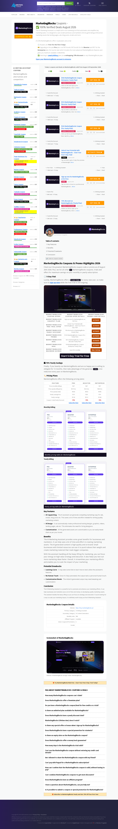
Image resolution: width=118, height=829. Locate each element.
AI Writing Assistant (99, 93)
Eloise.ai (59, 6)
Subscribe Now (73, 403)
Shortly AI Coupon (20, 239)
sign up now (55, 282)
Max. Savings (96, 350)
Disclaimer (44, 814)
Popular (14, 14)
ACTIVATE (96, 320)
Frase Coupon (18, 199)
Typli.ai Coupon (19, 89)
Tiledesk (59, 9)
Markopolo (53, 9)
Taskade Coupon (19, 192)
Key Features (51, 244)
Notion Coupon (19, 169)
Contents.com (59, 8)
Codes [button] (62, 71)
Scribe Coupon (18, 244)
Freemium (50, 14)
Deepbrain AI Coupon (21, 142)
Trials (57, 14)
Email (103, 95)
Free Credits (31, 14)
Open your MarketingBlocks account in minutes (53, 59)
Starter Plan (50, 192)
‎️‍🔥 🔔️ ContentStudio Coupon (21, 103)
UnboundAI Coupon (20, 252)
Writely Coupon (19, 177)
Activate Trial (94, 152)
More (77, 88)
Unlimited (40, 14)
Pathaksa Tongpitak (101, 823)
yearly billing (53, 55)
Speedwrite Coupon (20, 84)
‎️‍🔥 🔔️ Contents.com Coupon (20, 260)
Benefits (50, 248)
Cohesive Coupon (19, 147)
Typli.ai (63, 6)
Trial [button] (100, 71)
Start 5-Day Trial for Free (75, 355)
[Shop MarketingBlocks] (23, 28)
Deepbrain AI (65, 9)
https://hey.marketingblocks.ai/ (84, 608)
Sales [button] (87, 71)
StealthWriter (46, 8)
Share (98, 95)
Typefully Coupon (20, 134)
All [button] (49, 71)
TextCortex (48, 6)
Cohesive (54, 6)
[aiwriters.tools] (17, 5)
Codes (64, 14)
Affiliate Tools (85, 14)
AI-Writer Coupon (19, 112)
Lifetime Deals (73, 14)
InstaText (66, 8)
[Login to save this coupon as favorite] (94, 84)
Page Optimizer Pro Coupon (20, 158)
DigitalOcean (76, 823)
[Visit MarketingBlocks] (75, 299)
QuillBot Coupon (19, 207)
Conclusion (51, 255)
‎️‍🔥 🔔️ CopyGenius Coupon (20, 219)
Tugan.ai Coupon (19, 117)
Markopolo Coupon (20, 97)
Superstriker (48, 823)
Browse (22, 14)
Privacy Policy (36, 814)
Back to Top (111, 825)
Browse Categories (19, 282)
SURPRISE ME (22, 36)
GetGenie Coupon (20, 124)
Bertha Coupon (19, 269)
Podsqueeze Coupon (20, 229)
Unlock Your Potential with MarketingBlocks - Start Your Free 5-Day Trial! (71, 153)
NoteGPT (47, 9)
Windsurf (63, 823)
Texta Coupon (18, 184)
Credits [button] (75, 71)
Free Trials (50, 167)
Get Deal (94, 80)
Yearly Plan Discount (52, 93)
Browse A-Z (16, 286)
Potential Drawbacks (54, 251)
